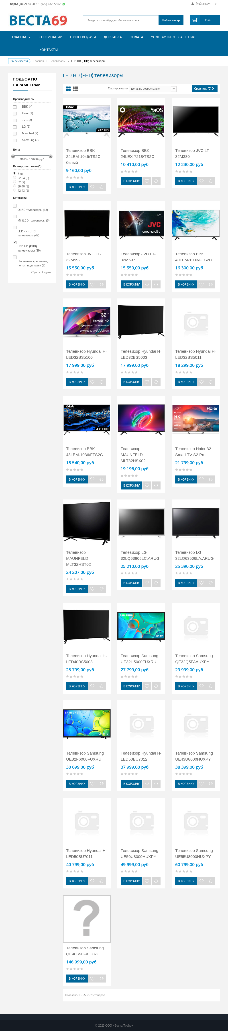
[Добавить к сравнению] (101, 187)
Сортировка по (118, 88)
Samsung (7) (30, 140)
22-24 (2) (23, 178)
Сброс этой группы (41, 272)
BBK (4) (27, 106)
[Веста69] (41, 20)
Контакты (48, 49)
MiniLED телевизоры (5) (33, 220)
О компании (50, 37)
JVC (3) (27, 120)
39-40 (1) (23, 186)
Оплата (136, 37)
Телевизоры (57, 61)
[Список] (75, 89)
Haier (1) (27, 113)
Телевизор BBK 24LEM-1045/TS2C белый (83, 156)
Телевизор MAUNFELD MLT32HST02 (78, 558)
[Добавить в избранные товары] (92, 187)
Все (20, 173)
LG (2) (26, 126)
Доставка (113, 37)
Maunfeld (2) (30, 133)
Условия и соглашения (173, 37)
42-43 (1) (23, 190)
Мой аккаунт (204, 3)
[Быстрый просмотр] (87, 103)
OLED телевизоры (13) (33, 209)
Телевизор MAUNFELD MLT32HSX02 (133, 455)
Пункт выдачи (83, 37)
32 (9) (21, 182)
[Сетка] (68, 89)
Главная (19, 37)
